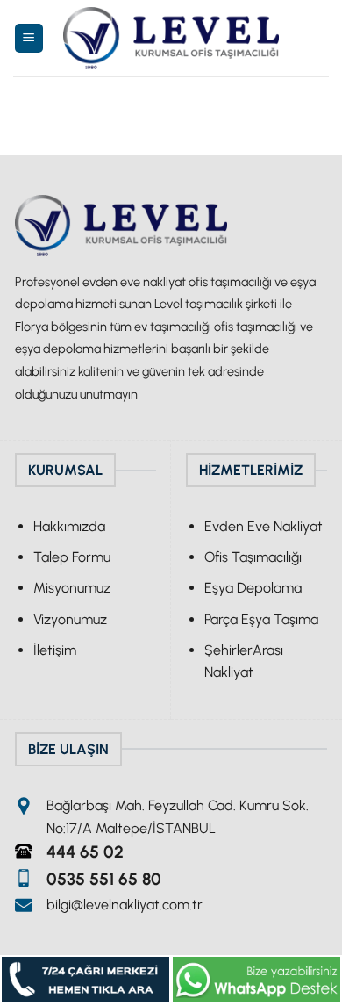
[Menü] (29, 38)
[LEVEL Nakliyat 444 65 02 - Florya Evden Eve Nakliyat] (171, 38)
